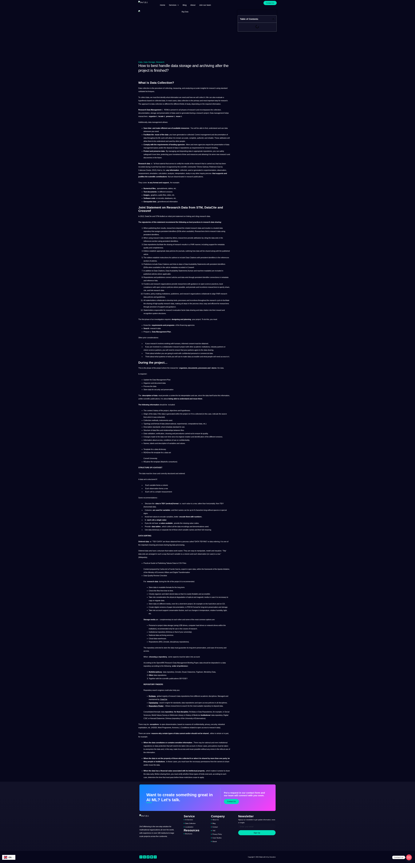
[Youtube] (151, 856)
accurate (196, 88)
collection (146, 88)
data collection (183, 101)
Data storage (149, 62)
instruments (163, 420)
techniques (150, 91)
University (153, 458)
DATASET (158, 467)
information (174, 97)
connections (214, 277)
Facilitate (147, 135)
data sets (214, 238)
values (182, 443)
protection (162, 746)
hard (210, 604)
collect (143, 97)
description (147, 395)
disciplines (213, 696)
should (162, 405)
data (147, 97)
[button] (273, 19)
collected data (160, 101)
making (178, 304)
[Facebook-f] (140, 856)
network (210, 625)
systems (162, 357)
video (169, 195)
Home (162, 5)
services (170, 635)
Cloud (151, 638)
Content (147, 569)
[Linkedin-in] (144, 856)
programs (171, 325)
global (159, 696)
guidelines (161, 297)
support (165, 183)
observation (221, 170)
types (170, 733)
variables (172, 443)
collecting (168, 88)
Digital (175, 572)
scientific (183, 167)
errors (212, 749)
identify (163, 97)
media (206, 597)
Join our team (205, 5)
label (167, 594)
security (157, 390)
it (204, 97)
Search (146, 328)
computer (192, 625)
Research (160, 62)
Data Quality (148, 576)
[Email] (409, 857)
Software (147, 198)
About (192, 5)
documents (152, 192)
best (191, 222)
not (153, 523)
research (212, 88)
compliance (148, 287)
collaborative (168, 347)
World (154, 715)
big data (172, 545)
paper (170, 607)
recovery (219, 648)
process (208, 173)
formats (169, 587)
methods (155, 420)
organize (152, 116)
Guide (153, 563)
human (190, 271)
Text (145, 192)
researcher (174, 368)
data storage (168, 625)
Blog (185, 5)
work (176, 353)
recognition (148, 313)
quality (146, 248)
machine (200, 271)
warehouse (162, 638)
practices (197, 222)
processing (180, 545)
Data (140, 62)
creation (187, 437)
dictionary (156, 530)
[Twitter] (148, 856)
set (170, 452)
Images (146, 195)
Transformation (184, 572)
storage (153, 113)
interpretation (180, 173)
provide (190, 238)
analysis (171, 173)
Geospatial (148, 202)
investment (177, 154)
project (206, 113)
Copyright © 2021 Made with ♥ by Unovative (262, 857)
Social (227, 712)
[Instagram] (155, 856)
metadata (221, 244)
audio (160, 195)
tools (175, 300)
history (155, 410)
